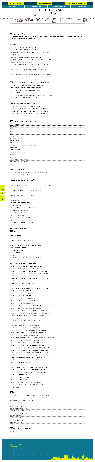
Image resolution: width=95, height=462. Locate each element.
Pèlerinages (69, 18)
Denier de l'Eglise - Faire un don (76, 3)
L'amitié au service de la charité (54, 20)
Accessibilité (17, 454)
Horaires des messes (44, 3)
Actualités (10, 18)
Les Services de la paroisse (21, 29)
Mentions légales (29, 454)
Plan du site (12, 454)
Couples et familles (47, 19)
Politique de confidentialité (45, 454)
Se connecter (35, 454)
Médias (92, 18)
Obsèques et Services (60, 19)
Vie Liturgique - (78, 19)
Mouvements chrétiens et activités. (39, 19)
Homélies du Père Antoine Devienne (85, 20)
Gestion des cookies (54, 454)
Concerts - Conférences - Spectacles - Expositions (19, 20)
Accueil (3, 18)
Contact (22, 454)
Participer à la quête (16, 3)
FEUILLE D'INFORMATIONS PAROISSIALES (29, 19)
